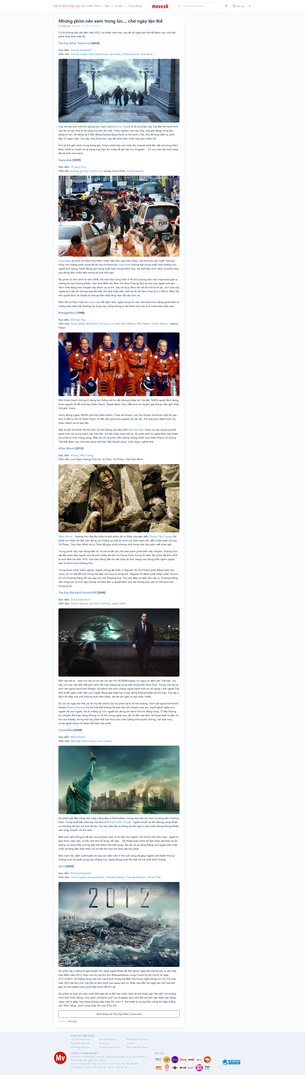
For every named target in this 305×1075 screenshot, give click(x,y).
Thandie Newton (136, 877)
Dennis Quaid (79, 54)
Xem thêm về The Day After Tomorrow (119, 1014)
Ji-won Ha (95, 171)
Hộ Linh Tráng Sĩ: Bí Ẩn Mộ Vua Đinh (82, 1039)
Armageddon (66, 312)
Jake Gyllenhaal (98, 54)
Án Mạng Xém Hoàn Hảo (110, 1047)
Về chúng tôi (77, 1067)
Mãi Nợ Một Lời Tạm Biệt (138, 1039)
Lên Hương (104, 1043)
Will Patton (143, 323)
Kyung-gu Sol (79, 171)
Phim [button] (97, 5)
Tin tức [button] (119, 5)
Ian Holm (114, 54)
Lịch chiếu (87, 5)
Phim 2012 (72, 1021)
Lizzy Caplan (104, 741)
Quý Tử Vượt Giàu (107, 1039)
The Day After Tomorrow (74, 43)
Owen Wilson (160, 323)
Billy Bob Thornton (97, 323)
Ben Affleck (128, 323)
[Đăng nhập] (249, 6)
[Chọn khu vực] (226, 6)
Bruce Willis (78, 323)
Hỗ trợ (110, 1067)
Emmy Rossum (130, 54)
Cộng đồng (135, 5)
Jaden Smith (118, 603)
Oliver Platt (154, 877)
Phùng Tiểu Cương (82, 455)
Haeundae (65, 160)
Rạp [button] (107, 5)
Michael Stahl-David (83, 741)
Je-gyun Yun (78, 166)
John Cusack (78, 877)
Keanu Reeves (79, 603)
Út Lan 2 (131, 1043)
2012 (61, 866)
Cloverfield (65, 730)
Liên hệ (119, 1067)
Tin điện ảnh (64, 25)
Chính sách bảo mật (95, 1067)
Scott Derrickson (81, 599)
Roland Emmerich (81, 50)
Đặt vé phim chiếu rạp (67, 5)
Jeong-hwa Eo (135, 171)
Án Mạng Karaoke (80, 1047)
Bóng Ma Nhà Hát (80, 1043)
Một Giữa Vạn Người (137, 1047)
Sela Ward (146, 54)
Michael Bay (78, 319)
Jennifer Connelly (99, 603)
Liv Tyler (115, 323)
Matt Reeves (78, 736)
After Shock (66, 448)
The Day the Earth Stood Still (77, 592)
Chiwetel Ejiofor (115, 877)
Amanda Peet (96, 877)
